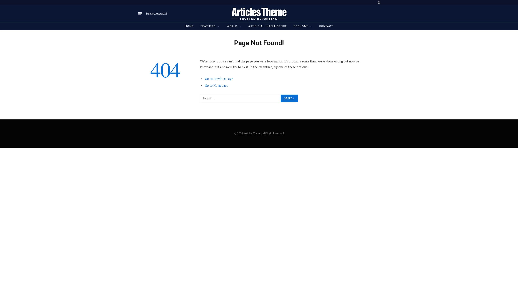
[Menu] (140, 13)
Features (208, 26)
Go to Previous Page (219, 79)
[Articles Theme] (259, 13)
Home (189, 26)
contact (326, 26)
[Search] (378, 2)
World (232, 26)
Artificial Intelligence (267, 26)
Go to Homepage (216, 85)
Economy (301, 26)
